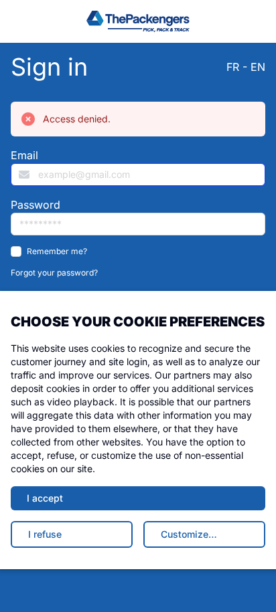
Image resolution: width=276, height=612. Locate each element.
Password (35, 204)
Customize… (189, 534)
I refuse (45, 534)
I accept (45, 498)
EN (258, 67)
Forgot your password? (54, 273)
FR (232, 67)
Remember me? (57, 251)
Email (24, 155)
